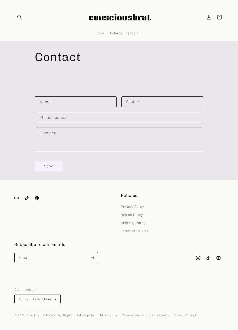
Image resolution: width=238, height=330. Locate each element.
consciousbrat (35, 315)
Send (48, 166)
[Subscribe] (93, 257)
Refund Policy (132, 215)
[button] (19, 17)
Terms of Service (135, 231)
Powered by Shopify (59, 315)
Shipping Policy (133, 223)
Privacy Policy (132, 206)
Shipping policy (159, 315)
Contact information (186, 315)
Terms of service (133, 315)
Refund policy (86, 315)
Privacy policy (108, 315)
